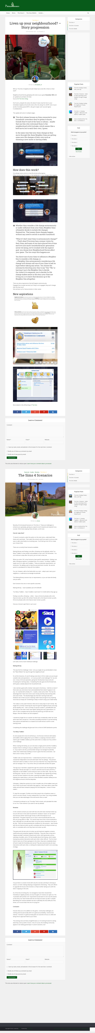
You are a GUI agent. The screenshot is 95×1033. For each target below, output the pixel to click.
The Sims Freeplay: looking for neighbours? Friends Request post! (80, 105)
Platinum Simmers (76, 1028)
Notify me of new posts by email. (17, 454)
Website (47, 439)
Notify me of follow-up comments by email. (20, 451)
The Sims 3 (74, 142)
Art (65, 1028)
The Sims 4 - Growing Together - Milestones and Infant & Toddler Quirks (80, 112)
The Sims (34, 405)
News (13, 13)
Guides (41, 13)
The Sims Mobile (31, 13)
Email (28, 439)
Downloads (69, 1028)
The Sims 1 (74, 135)
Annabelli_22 (42, 31)
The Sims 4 (21, 13)
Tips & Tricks (57, 1028)
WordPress (29, 1028)
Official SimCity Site (85, 1028)
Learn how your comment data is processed (39, 463)
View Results (79, 151)
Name (9, 439)
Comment (9, 425)
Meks (20, 1028)
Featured (26, 472)
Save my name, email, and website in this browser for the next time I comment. (30, 447)
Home (8, 13)
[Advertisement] (78, 56)
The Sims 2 (74, 139)
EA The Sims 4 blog (22, 99)
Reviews (37, 472)
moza (41, 479)
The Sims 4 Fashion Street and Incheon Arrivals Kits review (46, 1024)
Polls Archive (72, 156)
